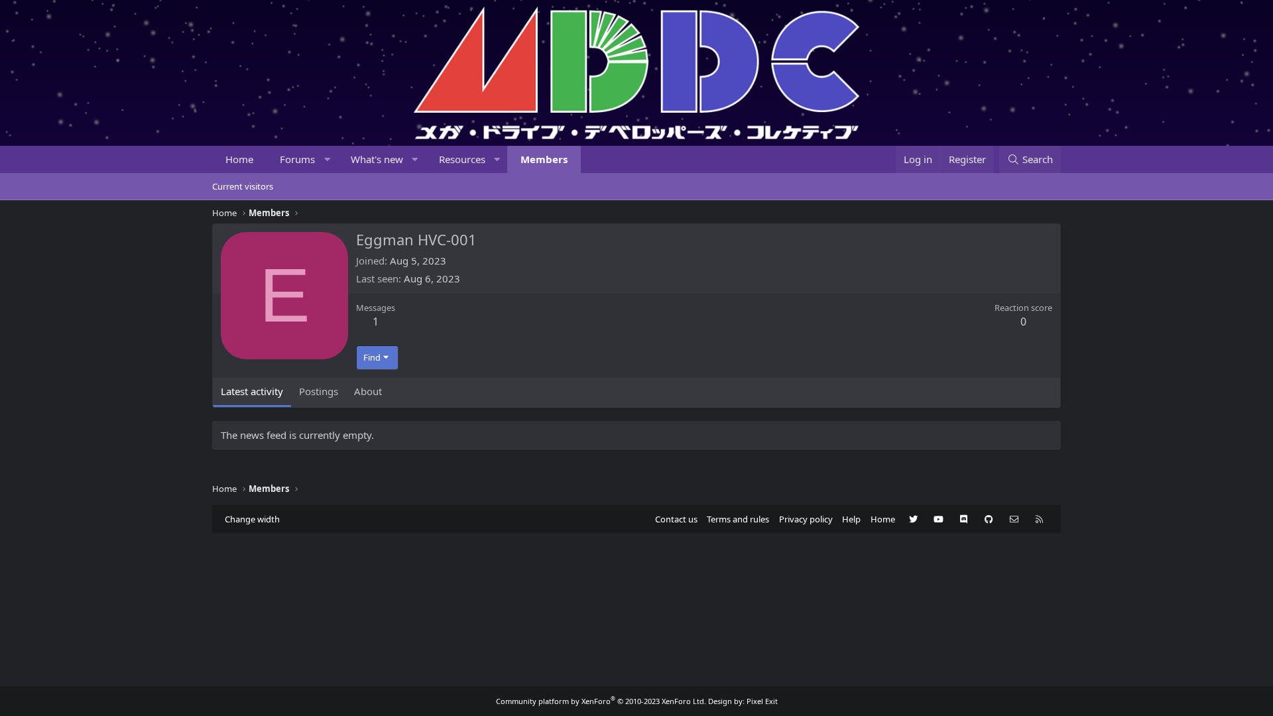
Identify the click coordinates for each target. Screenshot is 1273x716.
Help (851, 519)
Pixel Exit (762, 701)
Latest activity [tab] (252, 391)
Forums (297, 159)
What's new (377, 159)
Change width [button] (252, 519)
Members (544, 159)
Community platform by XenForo (601, 701)
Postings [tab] (318, 391)
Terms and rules (738, 519)
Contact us (676, 519)
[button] (327, 159)
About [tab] (368, 391)
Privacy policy (806, 519)
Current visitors (242, 186)
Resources (462, 159)
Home (239, 159)
